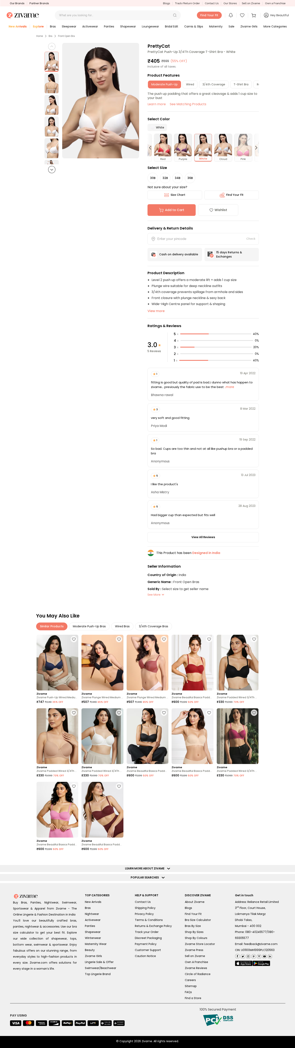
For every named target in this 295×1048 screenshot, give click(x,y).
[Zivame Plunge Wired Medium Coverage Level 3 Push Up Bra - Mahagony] (147, 662)
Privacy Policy (144, 914)
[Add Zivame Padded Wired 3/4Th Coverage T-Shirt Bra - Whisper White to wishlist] (119, 712)
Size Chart (178, 195)
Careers (190, 980)
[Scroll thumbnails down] (51, 169)
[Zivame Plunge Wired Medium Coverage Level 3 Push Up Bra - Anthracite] (102, 662)
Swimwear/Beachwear (100, 968)
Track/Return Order (187, 3)
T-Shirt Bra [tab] (241, 84)
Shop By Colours (196, 938)
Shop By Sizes (194, 932)
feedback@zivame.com (261, 944)
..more (229, 387)
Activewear (93, 920)
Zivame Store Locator (200, 944)
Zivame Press (194, 950)
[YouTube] (264, 955)
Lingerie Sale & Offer (99, 962)
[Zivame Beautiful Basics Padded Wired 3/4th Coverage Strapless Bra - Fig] (102, 810)
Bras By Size (193, 926)
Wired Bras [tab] (122, 626)
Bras (88, 908)
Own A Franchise (196, 962)
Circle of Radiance (198, 974)
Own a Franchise (275, 3)
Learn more (157, 104)
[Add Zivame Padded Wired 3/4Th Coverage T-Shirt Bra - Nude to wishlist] (74, 712)
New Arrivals (93, 902)
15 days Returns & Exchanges (229, 254)
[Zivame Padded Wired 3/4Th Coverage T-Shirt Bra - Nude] (57, 736)
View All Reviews (203, 537)
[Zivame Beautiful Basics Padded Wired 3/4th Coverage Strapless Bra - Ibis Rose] (57, 810)
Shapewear (93, 932)
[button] (175, 15)
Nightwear (92, 914)
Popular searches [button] (146, 877)
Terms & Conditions (149, 920)
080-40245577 (256, 932)
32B (165, 178)
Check (250, 239)
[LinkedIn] (269, 955)
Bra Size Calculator (198, 920)
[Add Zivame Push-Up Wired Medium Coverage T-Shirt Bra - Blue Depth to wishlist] (74, 639)
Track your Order (147, 932)
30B (153, 178)
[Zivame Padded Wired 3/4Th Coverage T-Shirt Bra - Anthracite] (237, 662)
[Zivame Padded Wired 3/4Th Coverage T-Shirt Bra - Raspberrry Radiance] (237, 736)
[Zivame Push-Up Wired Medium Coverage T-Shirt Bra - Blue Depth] (57, 662)
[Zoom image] (100, 100)
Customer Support (148, 950)
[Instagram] (247, 955)
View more (156, 311)
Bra (50, 36)
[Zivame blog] (258, 955)
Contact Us (212, 3)
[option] (52, 62)
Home (39, 36)
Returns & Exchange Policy (153, 926)
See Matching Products (188, 104)
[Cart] (254, 15)
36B (190, 178)
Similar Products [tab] (52, 626)
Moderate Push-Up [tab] (164, 84)
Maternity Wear (96, 944)
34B (177, 178)
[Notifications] (230, 15)
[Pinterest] (253, 955)
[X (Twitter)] (242, 955)
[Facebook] (237, 955)
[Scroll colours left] (152, 147)
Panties (90, 926)
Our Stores (230, 3)
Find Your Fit (234, 195)
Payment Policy (146, 944)
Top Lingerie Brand (98, 974)
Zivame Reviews (196, 968)
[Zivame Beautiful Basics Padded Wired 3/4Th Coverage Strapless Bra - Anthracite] (147, 736)
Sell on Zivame (251, 3)
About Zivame (194, 902)
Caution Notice (145, 956)
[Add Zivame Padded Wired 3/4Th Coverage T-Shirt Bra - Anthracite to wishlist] (254, 639)
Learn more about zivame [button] (145, 868)
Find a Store (193, 998)
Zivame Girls (93, 956)
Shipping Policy (145, 908)
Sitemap (191, 986)
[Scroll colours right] (254, 147)
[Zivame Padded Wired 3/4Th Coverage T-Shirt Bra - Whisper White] (102, 736)
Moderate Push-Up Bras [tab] (89, 626)
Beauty (90, 950)
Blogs (166, 3)
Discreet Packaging (148, 938)
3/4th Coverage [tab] (213, 84)
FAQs (188, 992)
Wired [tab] (190, 84)
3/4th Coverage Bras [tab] (153, 626)
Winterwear (93, 938)
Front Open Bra (66, 36)
